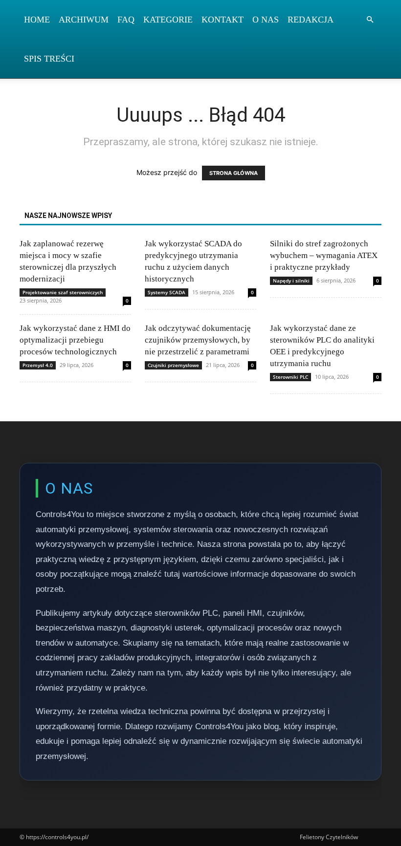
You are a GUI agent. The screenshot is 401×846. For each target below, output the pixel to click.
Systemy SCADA (166, 292)
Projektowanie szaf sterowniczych (62, 292)
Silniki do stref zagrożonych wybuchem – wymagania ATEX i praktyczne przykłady (324, 255)
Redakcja (311, 19)
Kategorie (168, 19)
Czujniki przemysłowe (173, 365)
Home (37, 19)
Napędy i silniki (291, 280)
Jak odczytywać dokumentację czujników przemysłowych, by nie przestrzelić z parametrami (198, 340)
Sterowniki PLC (290, 376)
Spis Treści (49, 59)
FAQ (125, 19)
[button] (369, 19)
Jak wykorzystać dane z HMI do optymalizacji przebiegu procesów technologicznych (75, 340)
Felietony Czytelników (329, 837)
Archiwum (84, 19)
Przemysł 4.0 (37, 365)
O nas (265, 19)
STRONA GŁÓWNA (233, 173)
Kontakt (222, 19)
